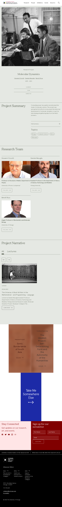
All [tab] (3, 251)
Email (35, 437)
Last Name (52, 432)
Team (28, 90)
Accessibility (6, 493)
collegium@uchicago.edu (9, 491)
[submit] (59, 3)
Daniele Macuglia (30, 78)
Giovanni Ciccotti (19, 78)
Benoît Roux (39, 78)
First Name (37, 432)
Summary (28, 87)
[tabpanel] (31, 284)
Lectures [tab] (11, 251)
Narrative (28, 93)
